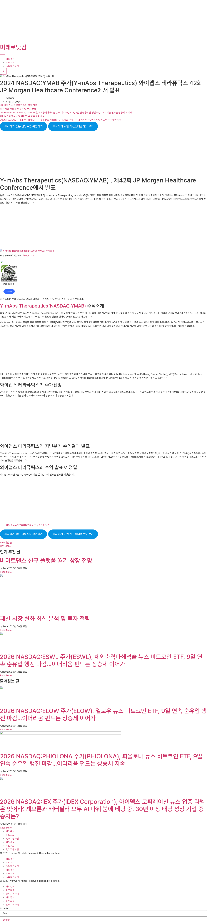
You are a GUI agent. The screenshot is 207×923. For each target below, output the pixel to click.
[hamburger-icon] (2, 56)
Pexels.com (29, 255)
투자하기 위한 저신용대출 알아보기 (73, 126)
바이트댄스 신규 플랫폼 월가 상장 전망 (18, 105)
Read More (6, 572)
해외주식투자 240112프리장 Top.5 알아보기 (28, 525)
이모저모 (10, 62)
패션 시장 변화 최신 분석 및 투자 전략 (18, 109)
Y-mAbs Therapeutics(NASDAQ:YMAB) (43, 306)
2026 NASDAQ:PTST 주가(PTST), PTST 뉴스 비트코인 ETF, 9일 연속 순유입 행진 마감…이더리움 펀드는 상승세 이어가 (60, 119)
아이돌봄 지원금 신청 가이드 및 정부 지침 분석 (22, 116)
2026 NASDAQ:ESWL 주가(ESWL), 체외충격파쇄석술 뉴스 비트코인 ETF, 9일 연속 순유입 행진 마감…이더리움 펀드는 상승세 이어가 (66, 112)
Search (4, 908)
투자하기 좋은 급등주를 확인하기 (23, 126)
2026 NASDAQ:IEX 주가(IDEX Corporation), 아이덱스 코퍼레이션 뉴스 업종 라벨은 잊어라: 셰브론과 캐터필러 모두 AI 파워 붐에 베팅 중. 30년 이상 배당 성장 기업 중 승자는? (102, 809)
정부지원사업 (12, 66)
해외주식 (10, 59)
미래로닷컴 (13, 47)
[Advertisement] (91, 21)
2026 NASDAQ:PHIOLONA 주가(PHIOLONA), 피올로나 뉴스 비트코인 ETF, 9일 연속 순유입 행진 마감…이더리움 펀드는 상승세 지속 (101, 760)
